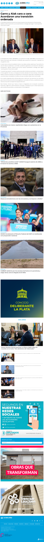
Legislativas (12, 7)
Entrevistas (40, 7)
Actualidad (34, 7)
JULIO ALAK (33, 54)
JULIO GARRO (26, 54)
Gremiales (28, 7)
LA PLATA (22, 54)
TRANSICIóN (30, 54)
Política (6, 7)
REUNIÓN (19, 54)
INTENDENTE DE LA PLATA (39, 54)
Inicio (2, 7)
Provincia (18, 7)
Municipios (23, 7)
